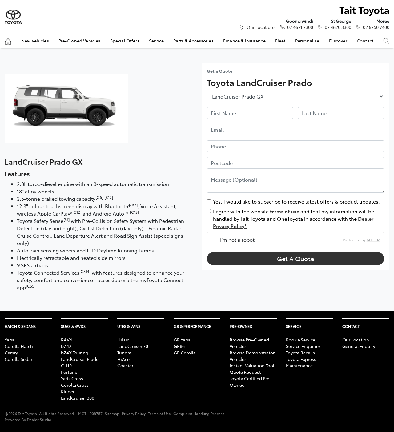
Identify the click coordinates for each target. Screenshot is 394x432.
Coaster (125, 365)
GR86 (179, 346)
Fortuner (70, 372)
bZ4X (66, 346)
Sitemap (112, 413)
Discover (338, 41)
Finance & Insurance (244, 41)
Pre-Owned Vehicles (79, 41)
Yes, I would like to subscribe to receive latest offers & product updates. (296, 201)
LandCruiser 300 (77, 398)
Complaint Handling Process (198, 413)
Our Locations (261, 27)
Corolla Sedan (19, 359)
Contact (365, 41)
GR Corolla (185, 352)
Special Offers (124, 41)
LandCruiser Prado (80, 359)
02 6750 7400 (376, 27)
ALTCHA (373, 239)
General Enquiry (358, 346)
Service (156, 41)
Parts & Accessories (193, 41)
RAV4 (66, 340)
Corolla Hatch (19, 346)
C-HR (66, 365)
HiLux (123, 340)
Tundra (124, 352)
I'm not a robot (237, 239)
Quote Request (245, 372)
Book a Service (300, 340)
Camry (11, 352)
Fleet (280, 41)
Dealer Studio (39, 419)
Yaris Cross (72, 378)
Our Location (355, 340)
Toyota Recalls (300, 352)
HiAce (123, 359)
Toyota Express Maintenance (301, 362)
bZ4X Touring (74, 352)
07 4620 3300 (338, 27)
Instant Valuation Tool (252, 365)
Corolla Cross (75, 385)
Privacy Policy (134, 413)
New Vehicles (35, 41)
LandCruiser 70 (132, 346)
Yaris (9, 340)
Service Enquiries (303, 346)
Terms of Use (159, 413)
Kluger (67, 391)
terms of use (284, 211)
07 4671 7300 (300, 27)
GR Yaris (182, 340)
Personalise (307, 41)
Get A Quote (295, 258)
